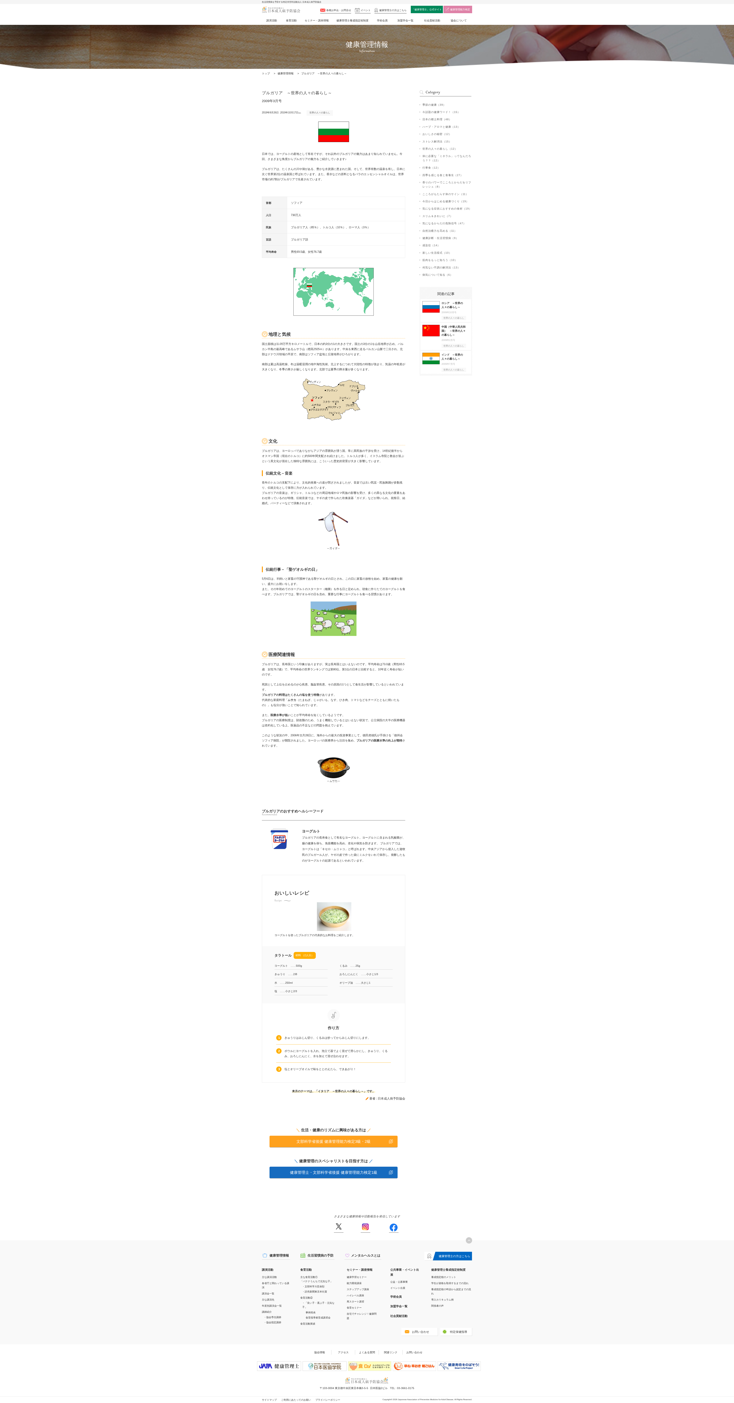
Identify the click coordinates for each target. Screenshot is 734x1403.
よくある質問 (367, 1352)
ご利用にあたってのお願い (296, 1399)
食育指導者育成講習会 (318, 1317)
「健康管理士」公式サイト (427, 9)
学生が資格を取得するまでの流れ (449, 1283)
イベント (366, 10)
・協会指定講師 (272, 1322)
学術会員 (382, 20)
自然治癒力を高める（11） (439, 230)
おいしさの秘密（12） (437, 134)
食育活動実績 (307, 1323)
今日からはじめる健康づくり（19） (445, 201)
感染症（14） (431, 245)
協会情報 (319, 1352)
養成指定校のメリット (443, 1277)
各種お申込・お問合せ (338, 10)
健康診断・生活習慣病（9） (440, 238)
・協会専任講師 (272, 1317)
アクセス (343, 1352)
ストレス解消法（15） (437, 141)
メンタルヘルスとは (365, 1255)
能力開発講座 (354, 1283)
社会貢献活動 (432, 20)
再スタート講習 (355, 1301)
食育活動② (306, 1297)
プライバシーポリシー (327, 1399)
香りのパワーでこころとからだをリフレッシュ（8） (446, 184)
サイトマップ (269, 1399)
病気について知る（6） (437, 274)
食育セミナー (354, 1307)
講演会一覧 (268, 1293)
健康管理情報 (286, 73)
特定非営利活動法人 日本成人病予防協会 (281, 10)
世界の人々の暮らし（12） (439, 148)
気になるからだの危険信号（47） (444, 223)
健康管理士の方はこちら (454, 1256)
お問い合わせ (420, 1331)
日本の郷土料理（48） (437, 119)
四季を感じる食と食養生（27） (442, 175)
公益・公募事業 (399, 1281)
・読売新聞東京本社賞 (314, 1291)
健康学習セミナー (357, 1277)
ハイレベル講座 (355, 1295)
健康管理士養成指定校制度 (352, 20)
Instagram (365, 1228)
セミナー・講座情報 (317, 20)
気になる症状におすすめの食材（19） (447, 208)
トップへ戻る (469, 1240)
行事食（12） (431, 167)
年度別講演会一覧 (272, 1305)
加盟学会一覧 (405, 20)
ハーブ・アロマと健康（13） (441, 126)
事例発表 (311, 1312)
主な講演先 (268, 1299)
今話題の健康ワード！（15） (441, 112)
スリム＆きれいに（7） (437, 216)
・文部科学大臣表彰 (313, 1286)
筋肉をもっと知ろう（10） (439, 260)
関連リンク (390, 1352)
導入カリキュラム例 (442, 1299)
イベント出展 (397, 1288)
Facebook (393, 1228)
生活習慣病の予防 (321, 1255)
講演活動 (271, 20)
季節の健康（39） (434, 104)
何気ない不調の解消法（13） (441, 267)
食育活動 (291, 20)
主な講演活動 (269, 1277)
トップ (266, 73)
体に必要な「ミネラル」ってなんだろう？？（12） (446, 158)
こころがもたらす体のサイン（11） (445, 194)
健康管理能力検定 (460, 9)
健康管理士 (393, 10)
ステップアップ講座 (358, 1289)
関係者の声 (437, 1305)
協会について (459, 20)
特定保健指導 (458, 1331)
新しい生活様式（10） (437, 252)
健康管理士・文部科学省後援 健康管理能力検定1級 (333, 1172)
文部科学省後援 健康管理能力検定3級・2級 (333, 1141)
